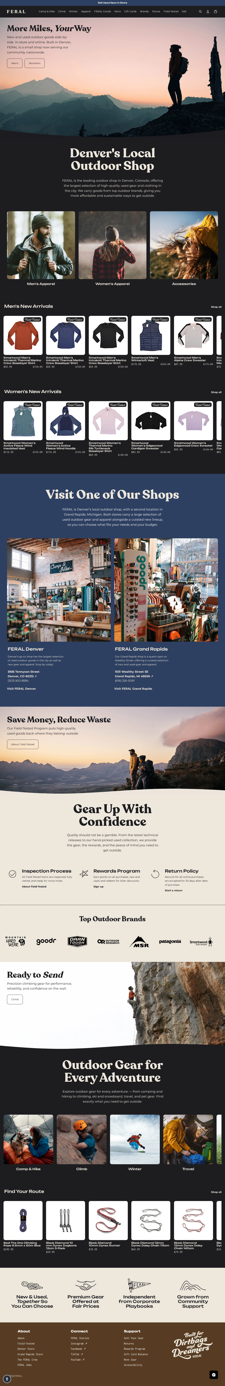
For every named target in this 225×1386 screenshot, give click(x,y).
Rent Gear (130, 1359)
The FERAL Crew (27, 1359)
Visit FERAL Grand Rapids (133, 688)
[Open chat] (214, 1375)
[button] (7, 1379)
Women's (34, 63)
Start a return (173, 890)
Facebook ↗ (78, 1348)
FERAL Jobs (25, 1364)
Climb (15, 999)
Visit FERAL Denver (21, 688)
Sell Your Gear (134, 1338)
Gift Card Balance (136, 1354)
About (21, 1338)
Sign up (99, 886)
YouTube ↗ (77, 1359)
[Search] (200, 11)
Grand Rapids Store (30, 1354)
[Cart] (215, 11)
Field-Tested (26, 1343)
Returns (129, 1343)
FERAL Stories (80, 1338)
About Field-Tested (22, 744)
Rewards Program (134, 1348)
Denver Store (26, 1348)
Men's (14, 63)
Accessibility (133, 1364)
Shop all (216, 306)
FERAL (18, 1376)
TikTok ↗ (77, 1354)
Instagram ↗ (79, 1343)
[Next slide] (210, 344)
